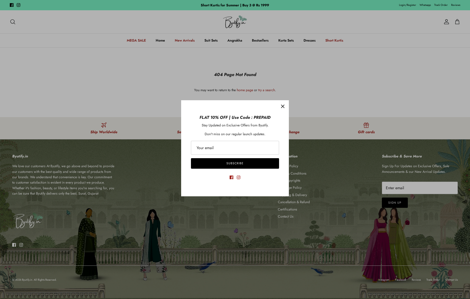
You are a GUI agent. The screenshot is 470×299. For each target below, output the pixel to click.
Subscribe (235, 163)
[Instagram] (238, 177)
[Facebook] (231, 177)
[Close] (282, 106)
